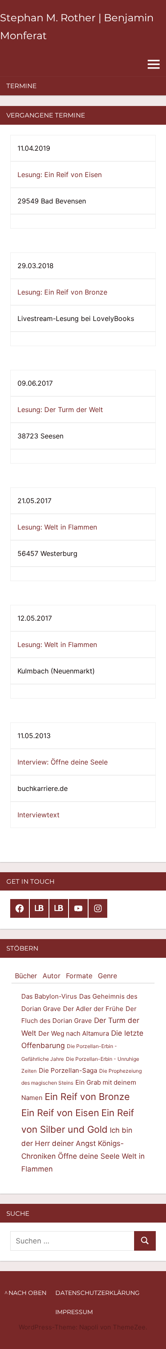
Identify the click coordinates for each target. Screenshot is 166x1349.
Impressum (74, 1312)
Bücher (26, 975)
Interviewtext (38, 815)
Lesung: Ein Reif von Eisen (59, 174)
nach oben (27, 1293)
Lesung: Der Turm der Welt (60, 409)
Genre (107, 975)
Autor (51, 975)
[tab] (26, 975)
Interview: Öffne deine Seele (62, 762)
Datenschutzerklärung (97, 1293)
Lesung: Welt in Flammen (57, 527)
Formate (79, 975)
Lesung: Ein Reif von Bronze (62, 292)
